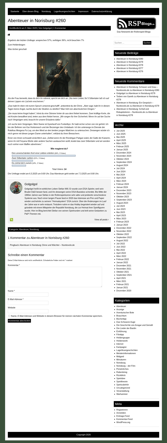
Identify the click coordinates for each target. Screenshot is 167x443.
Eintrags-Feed (123, 416)
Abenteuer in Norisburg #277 (129, 68)
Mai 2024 (120, 175)
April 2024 (121, 178)
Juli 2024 (120, 168)
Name (11, 291)
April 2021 (121, 278)
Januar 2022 (122, 262)
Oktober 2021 (122, 272)
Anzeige (120, 309)
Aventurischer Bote (125, 312)
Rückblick (121, 375)
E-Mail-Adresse (15, 299)
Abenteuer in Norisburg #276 (129, 71)
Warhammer (122, 394)
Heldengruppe (123, 338)
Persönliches (122, 369)
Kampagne (121, 347)
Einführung (121, 331)
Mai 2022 (120, 250)
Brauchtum (121, 316)
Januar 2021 (122, 287)
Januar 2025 (122, 149)
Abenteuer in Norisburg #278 (129, 65)
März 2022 (121, 256)
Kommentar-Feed (124, 419)
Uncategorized (123, 388)
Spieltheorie (122, 381)
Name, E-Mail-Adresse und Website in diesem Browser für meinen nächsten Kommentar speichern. (57, 316)
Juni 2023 (121, 209)
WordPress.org (123, 422)
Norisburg (46, 11)
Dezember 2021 (123, 265)
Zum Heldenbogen (16, 45)
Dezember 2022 (123, 228)
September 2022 (124, 237)
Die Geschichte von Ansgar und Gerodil (134, 325)
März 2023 (121, 218)
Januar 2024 (122, 187)
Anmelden (121, 413)
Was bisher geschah (17, 49)
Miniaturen (121, 360)
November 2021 (123, 269)
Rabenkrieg (121, 372)
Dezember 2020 (123, 291)
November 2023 (123, 193)
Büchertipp (121, 319)
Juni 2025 (121, 134)
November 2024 (123, 156)
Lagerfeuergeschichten (64, 11)
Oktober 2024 (122, 159)
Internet (119, 344)
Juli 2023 (120, 206)
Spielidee (120, 378)
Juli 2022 (120, 244)
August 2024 (122, 165)
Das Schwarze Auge (125, 322)
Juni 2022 (121, 247)
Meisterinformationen (126, 353)
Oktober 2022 (122, 234)
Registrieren (122, 410)
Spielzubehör (122, 385)
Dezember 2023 (123, 190)
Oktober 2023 (122, 197)
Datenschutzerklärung (102, 11)
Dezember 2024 (123, 153)
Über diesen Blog (30, 11)
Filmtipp (120, 334)
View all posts (101, 219)
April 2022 (121, 253)
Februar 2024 (122, 184)
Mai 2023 (120, 212)
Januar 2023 (122, 225)
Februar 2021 (122, 284)
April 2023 (121, 215)
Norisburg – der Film (125, 366)
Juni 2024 (121, 171)
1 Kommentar (59, 28)
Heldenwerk (122, 341)
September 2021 (124, 275)
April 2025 (121, 140)
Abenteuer (24, 229)
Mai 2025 (120, 137)
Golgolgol (47, 28)
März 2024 (121, 181)
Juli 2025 (120, 131)
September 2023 (124, 200)
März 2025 (121, 143)
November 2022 (123, 231)
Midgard (120, 356)
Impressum (83, 11)
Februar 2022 (122, 259)
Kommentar (14, 265)
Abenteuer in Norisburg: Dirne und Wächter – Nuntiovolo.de (47, 245)
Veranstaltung (122, 391)
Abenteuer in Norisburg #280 (129, 59)
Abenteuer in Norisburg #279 (129, 62)
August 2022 (122, 240)
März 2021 (121, 281)
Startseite (14, 11)
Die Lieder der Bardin (126, 328)
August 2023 (122, 203)
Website (11, 308)
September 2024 (124, 162)
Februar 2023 (122, 222)
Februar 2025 (122, 146)
